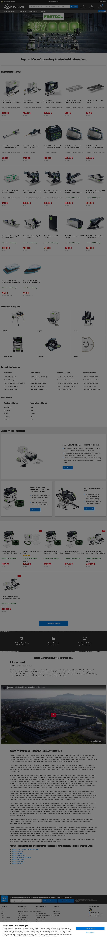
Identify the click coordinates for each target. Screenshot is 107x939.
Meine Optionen (90, 932)
